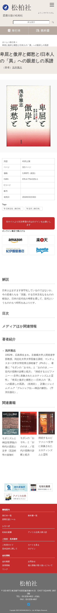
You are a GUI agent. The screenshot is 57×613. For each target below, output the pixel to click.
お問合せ (32, 561)
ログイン (32, 549)
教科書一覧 (32, 515)
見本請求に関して (9, 549)
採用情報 (6, 565)
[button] (52, 4)
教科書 (45, 30)
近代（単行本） (35, 209)
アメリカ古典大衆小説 (37, 532)
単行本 (16, 30)
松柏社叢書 (7, 532)
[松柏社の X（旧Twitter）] (28, 604)
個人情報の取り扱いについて (40, 565)
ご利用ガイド (8, 545)
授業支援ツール (8, 519)
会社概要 (6, 561)
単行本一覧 (7, 515)
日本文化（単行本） (14, 209)
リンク (5, 569)
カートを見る (33, 545)
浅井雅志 (17, 67)
